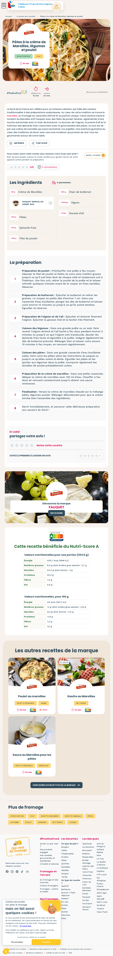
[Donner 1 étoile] (12, 445)
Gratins (64, 857)
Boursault (87, 850)
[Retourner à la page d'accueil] (56, 7)
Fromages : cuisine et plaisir (49, 890)
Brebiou (86, 853)
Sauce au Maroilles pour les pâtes (32, 757)
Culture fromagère (49, 885)
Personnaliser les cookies (15, 949)
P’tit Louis (102, 874)
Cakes (64, 850)
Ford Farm (87, 903)
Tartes (64, 877)
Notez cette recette (49, 445)
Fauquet (86, 897)
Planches (65, 915)
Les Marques (90, 838)
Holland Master (100, 850)
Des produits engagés (46, 850)
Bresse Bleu (87, 857)
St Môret (101, 905)
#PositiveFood (23, 56)
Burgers (65, 847)
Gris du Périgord (101, 845)
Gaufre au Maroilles (81, 696)
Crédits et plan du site (55, 953)
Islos (99, 855)
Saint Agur (102, 893)
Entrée (64, 905)
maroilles (12, 115)
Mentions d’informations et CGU (43, 949)
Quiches (65, 863)
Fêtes (63, 908)
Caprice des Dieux (88, 867)
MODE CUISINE (93, 155)
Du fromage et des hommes (49, 881)
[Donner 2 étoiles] (17, 445)
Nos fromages (49, 899)
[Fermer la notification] (106, 930)
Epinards (42, 822)
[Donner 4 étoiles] (27, 445)
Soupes (64, 873)
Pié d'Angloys (101, 879)
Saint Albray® (100, 897)
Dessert (64, 898)
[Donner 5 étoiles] (31, 445)
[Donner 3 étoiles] (22, 445)
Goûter (64, 912)
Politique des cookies (13, 953)
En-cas (64, 902)
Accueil (9, 16)
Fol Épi (85, 900)
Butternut (58, 822)
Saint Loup (102, 902)
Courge (72, 822)
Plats (63, 918)
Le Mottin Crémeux (101, 863)
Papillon (100, 871)
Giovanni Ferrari (86, 908)
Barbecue (65, 889)
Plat (39, 56)
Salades (65, 870)
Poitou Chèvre (100, 885)
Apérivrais (87, 844)
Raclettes (65, 867)
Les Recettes (69, 838)
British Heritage (86, 861)
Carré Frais (87, 872)
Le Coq (100, 858)
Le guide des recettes (26, 16)
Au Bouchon (88, 847)
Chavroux (87, 878)
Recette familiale (73, 816)
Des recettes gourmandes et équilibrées (47, 858)
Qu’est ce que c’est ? (49, 845)
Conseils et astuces (49, 864)
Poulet (28, 822)
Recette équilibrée (49, 816)
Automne (15, 822)
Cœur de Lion (86, 883)
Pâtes (90, 816)
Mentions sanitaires (34, 953)
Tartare (100, 908)
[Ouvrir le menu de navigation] (3, 5)
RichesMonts (103, 889)
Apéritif (64, 886)
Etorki (85, 893)
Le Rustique (102, 868)
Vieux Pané (102, 912)
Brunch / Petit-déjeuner (68, 894)
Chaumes (86, 875)
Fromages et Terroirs (48, 873)
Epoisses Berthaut (86, 889)
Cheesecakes (67, 853)
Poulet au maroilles (31, 696)
